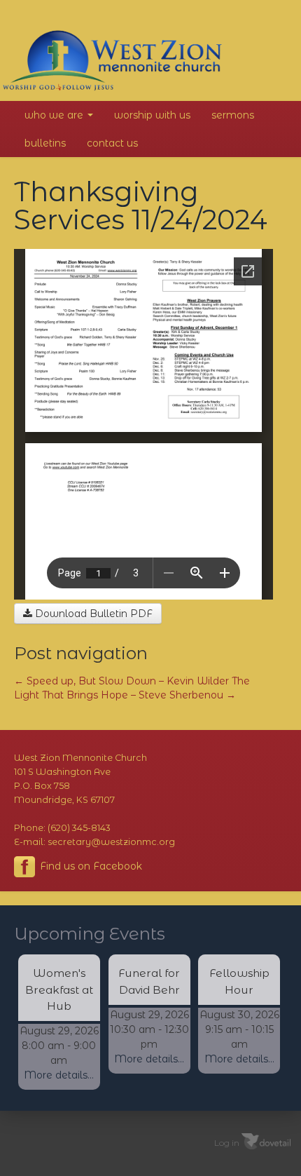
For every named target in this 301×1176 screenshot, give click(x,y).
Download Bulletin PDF (92, 613)
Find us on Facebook (89, 866)
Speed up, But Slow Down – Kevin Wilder (121, 681)
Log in (226, 1142)
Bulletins (45, 143)
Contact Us (112, 143)
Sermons (232, 115)
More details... (59, 1075)
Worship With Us (152, 115)
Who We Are (55, 115)
